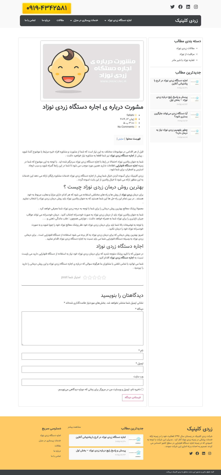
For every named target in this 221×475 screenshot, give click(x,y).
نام (140, 351)
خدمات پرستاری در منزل (85, 20)
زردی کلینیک (186, 20)
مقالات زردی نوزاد (185, 49)
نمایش (121, 139)
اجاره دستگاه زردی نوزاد (120, 20)
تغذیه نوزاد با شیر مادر (183, 60)
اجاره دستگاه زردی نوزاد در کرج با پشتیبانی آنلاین (171, 82)
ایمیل (139, 363)
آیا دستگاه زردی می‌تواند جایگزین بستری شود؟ (171, 115)
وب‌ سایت (138, 377)
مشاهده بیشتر (74, 427)
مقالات (60, 20)
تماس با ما (30, 20)
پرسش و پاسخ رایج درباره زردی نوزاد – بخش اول (172, 98)
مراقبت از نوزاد (187, 54)
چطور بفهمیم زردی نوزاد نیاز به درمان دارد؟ (172, 131)
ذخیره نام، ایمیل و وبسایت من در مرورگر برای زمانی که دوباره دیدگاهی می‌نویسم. (99, 389)
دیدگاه (139, 309)
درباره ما (46, 20)
